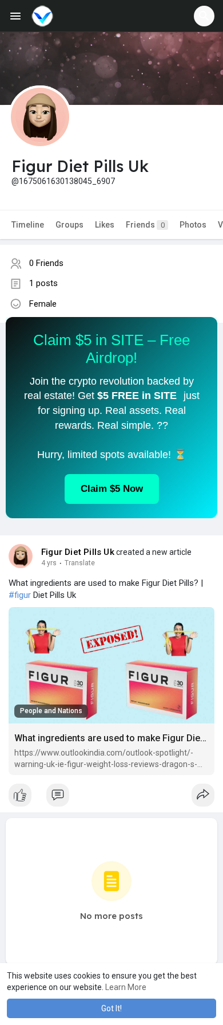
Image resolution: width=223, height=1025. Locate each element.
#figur (20, 595)
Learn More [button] (125, 987)
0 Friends (46, 263)
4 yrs (49, 563)
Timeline (27, 224)
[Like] (111, 798)
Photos (193, 224)
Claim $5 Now (112, 488)
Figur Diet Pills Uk (77, 552)
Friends (145, 224)
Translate (80, 563)
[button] (204, 16)
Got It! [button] (111, 1008)
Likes (104, 224)
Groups (69, 224)
